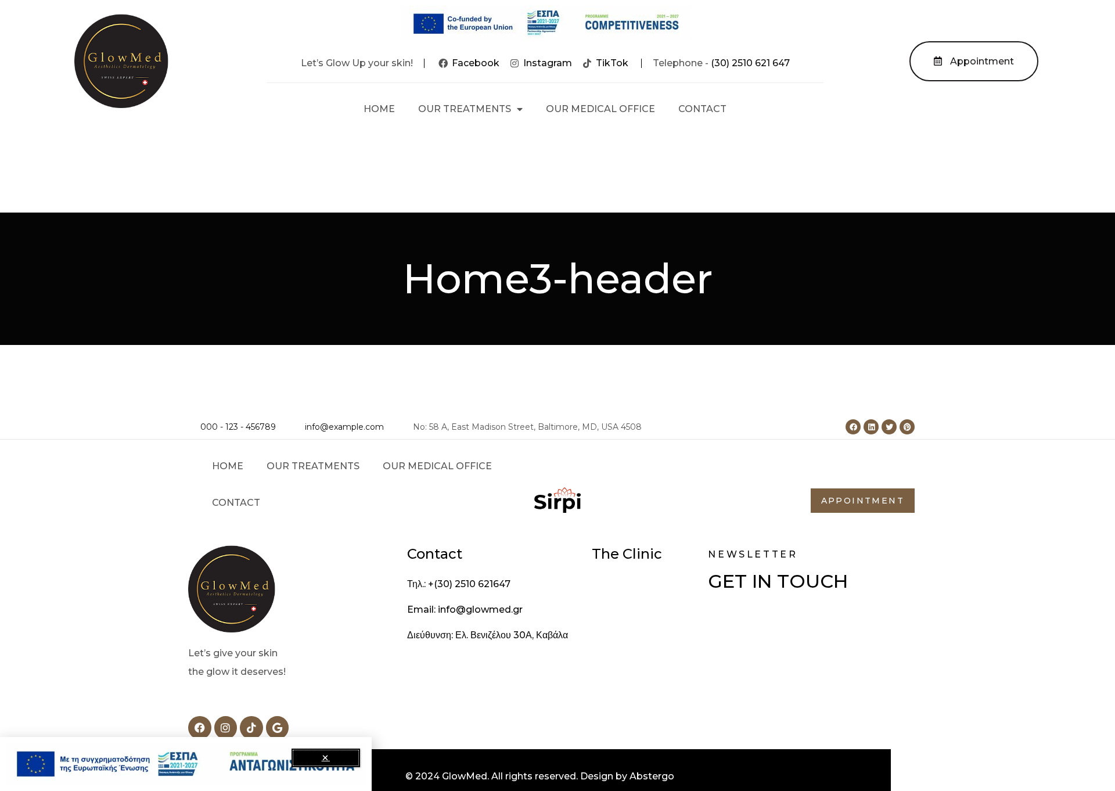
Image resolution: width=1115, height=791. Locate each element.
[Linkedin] (871, 426)
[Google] (277, 727)
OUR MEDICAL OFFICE (600, 108)
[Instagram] (226, 727)
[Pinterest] (907, 426)
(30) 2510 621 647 (750, 63)
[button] (326, 758)
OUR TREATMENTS (464, 108)
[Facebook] (853, 426)
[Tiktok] (251, 727)
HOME (379, 108)
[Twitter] (889, 426)
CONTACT (702, 108)
